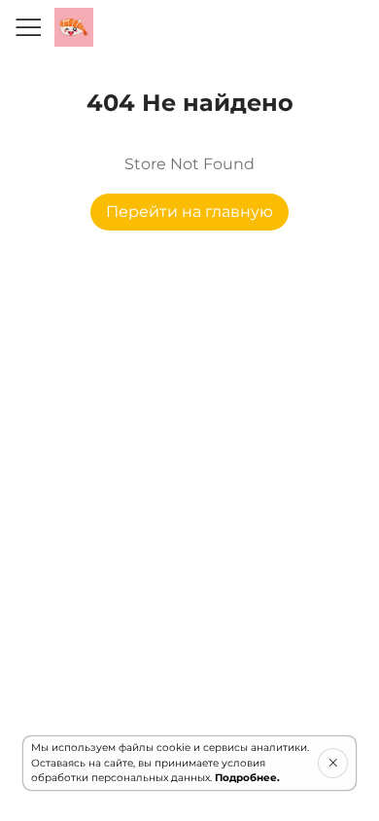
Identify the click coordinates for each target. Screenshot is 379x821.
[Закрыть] (333, 762)
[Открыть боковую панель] (27, 27)
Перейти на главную (189, 211)
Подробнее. (247, 777)
